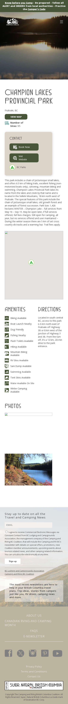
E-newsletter (34, 636)
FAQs (34, 631)
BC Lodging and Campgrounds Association (24, 570)
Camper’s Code (36, 9)
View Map (16, 116)
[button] (31, 262)
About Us (34, 615)
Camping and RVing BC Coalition (19, 574)
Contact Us (34, 676)
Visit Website (23, 158)
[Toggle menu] (61, 21)
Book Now (24, 146)
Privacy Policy (34, 666)
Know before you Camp (19, 2)
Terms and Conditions (34, 671)
